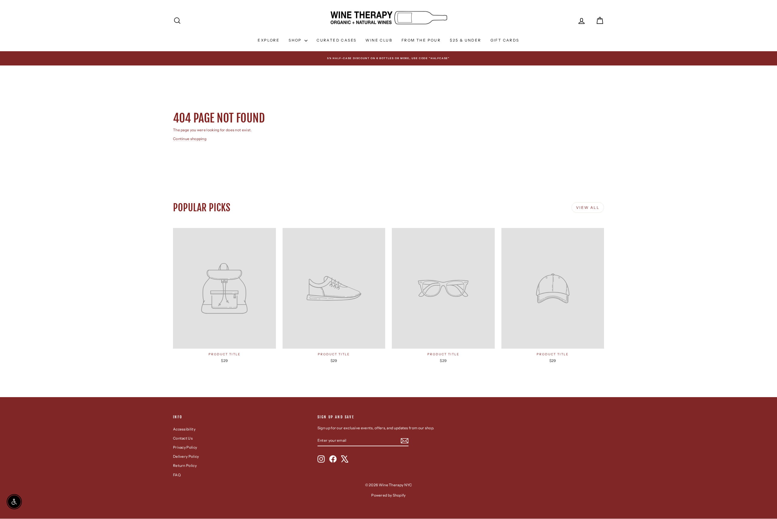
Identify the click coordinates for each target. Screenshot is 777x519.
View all (587, 207)
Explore (269, 40)
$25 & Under (465, 40)
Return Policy (185, 465)
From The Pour (421, 40)
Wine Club (378, 40)
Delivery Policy (186, 456)
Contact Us (183, 438)
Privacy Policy (185, 447)
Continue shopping (189, 138)
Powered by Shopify (388, 495)
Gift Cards (504, 40)
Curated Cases (336, 40)
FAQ (177, 475)
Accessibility (184, 429)
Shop (296, 40)
